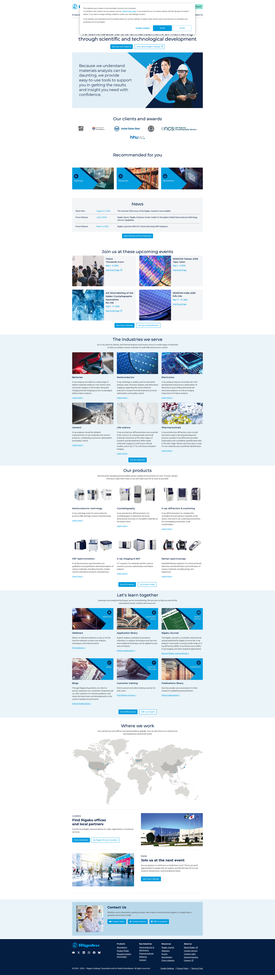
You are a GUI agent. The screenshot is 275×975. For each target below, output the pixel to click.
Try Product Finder (147, 584)
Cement (142, 960)
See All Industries (137, 460)
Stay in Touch (195, 6)
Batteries (143, 957)
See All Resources (128, 712)
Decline (182, 28)
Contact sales (190, 954)
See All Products (127, 584)
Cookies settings (143, 28)
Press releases (168, 960)
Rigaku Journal (168, 947)
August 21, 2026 (103, 211)
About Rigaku (190, 947)
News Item (80, 211)
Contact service (190, 951)
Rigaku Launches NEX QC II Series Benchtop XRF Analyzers (142, 226)
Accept (162, 28)
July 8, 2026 (102, 217)
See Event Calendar (124, 325)
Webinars (166, 951)
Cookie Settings (167, 968)
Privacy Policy (183, 968)
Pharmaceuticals (146, 953)
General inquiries (191, 957)
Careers (187, 960)
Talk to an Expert (148, 712)
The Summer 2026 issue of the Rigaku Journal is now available (144, 211)
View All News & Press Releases (137, 236)
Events (164, 954)
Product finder (123, 951)
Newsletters (167, 957)
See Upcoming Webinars (148, 325)
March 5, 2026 (102, 226)
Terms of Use (197, 968)
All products (122, 947)
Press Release (82, 217)
